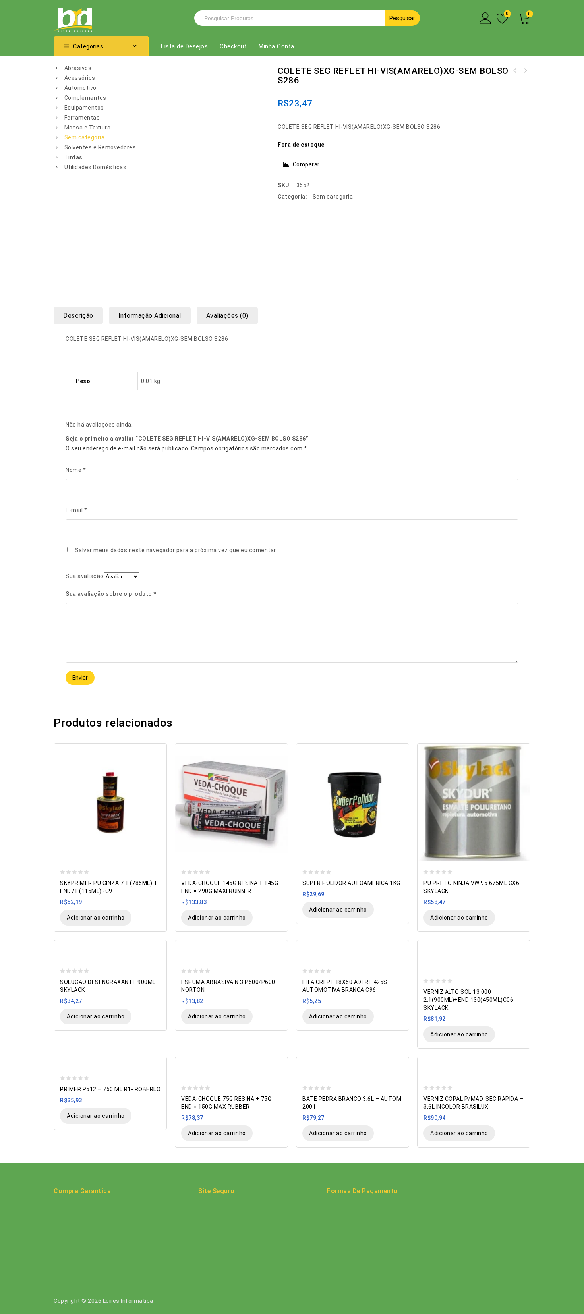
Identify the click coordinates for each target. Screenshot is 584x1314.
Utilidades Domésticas (95, 167)
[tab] (81, 315)
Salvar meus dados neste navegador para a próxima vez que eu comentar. (176, 550)
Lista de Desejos (184, 46)
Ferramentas (82, 117)
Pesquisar (402, 18)
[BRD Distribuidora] (73, 17)
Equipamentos (84, 107)
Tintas (73, 157)
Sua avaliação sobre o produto (111, 594)
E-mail (76, 510)
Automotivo (80, 88)
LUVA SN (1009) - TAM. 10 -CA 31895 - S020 (515, 70)
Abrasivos (78, 68)
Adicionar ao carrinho (96, 917)
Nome (76, 470)
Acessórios (79, 78)
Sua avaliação (85, 576)
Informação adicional (149, 315)
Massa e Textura (87, 127)
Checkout (233, 46)
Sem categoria (84, 137)
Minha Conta (276, 46)
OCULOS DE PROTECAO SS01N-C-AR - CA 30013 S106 (525, 70)
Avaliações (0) (227, 315)
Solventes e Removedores (100, 147)
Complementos (85, 98)
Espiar (157, 750)
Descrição (78, 315)
